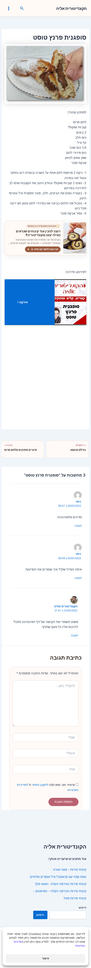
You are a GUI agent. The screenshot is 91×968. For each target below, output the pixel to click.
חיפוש (82, 907)
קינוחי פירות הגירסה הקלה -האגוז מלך (60, 884)
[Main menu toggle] (8, 8)
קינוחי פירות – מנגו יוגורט (69, 870)
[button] (21, 8)
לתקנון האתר (39, 784)
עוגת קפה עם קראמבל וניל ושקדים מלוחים (58, 877)
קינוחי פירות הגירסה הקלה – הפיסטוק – (59, 891)
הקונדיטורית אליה (71, 8)
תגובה (78, 525)
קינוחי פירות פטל (75, 898)
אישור (45, 958)
